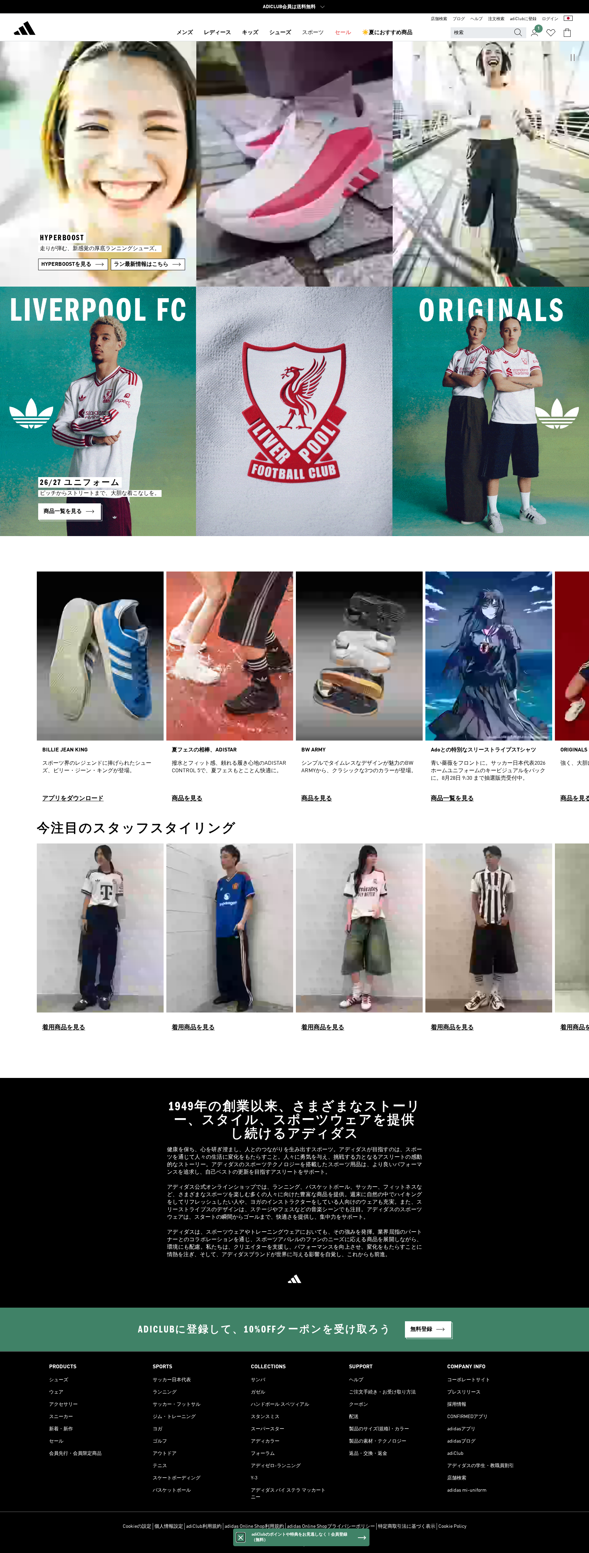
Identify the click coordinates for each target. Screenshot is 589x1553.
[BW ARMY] (359, 690)
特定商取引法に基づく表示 (406, 1526)
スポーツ (313, 32)
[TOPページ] (24, 29)
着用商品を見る (63, 1027)
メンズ (185, 32)
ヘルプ (476, 19)
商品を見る (187, 798)
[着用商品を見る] (100, 940)
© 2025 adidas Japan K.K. (294, 1544)
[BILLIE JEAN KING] (100, 690)
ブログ (459, 19)
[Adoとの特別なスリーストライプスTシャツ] (488, 690)
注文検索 (496, 19)
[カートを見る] (567, 33)
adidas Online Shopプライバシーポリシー (331, 1526)
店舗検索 (439, 19)
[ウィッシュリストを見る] (551, 33)
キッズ (250, 32)
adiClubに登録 (523, 19)
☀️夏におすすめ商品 (387, 32)
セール (343, 32)
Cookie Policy (452, 1526)
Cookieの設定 (137, 1526)
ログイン (550, 19)
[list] (294, 690)
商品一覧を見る (452, 798)
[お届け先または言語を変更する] (568, 19)
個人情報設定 (168, 1526)
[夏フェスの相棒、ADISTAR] (229, 690)
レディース (217, 32)
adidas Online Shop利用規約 (254, 1526)
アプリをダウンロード (73, 798)
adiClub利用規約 (204, 1526)
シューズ (280, 32)
